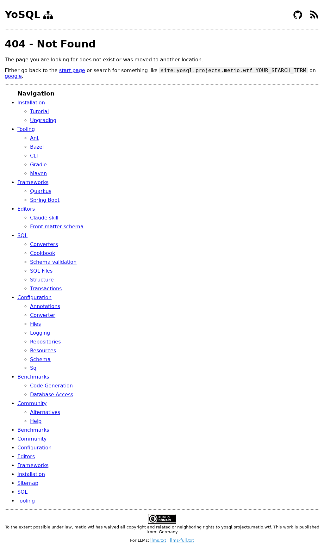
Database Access (51, 395)
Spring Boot (44, 200)
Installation (31, 103)
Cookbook (42, 253)
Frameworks (32, 182)
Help (35, 421)
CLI (34, 156)
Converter (42, 315)
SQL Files (41, 271)
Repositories (45, 342)
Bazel (37, 147)
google (13, 76)
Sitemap (27, 483)
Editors (26, 209)
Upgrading (43, 120)
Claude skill (44, 218)
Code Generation (51, 386)
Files (35, 324)
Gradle (38, 165)
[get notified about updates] (314, 18)
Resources (43, 351)
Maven (38, 173)
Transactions (46, 289)
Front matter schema (57, 227)
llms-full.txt (182, 540)
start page (72, 70)
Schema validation (53, 262)
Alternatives (45, 412)
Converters (44, 244)
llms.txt (158, 540)
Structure (42, 280)
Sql (34, 368)
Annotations (45, 306)
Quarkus (40, 191)
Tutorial (39, 111)
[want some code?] (298, 18)
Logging (40, 333)
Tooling (26, 129)
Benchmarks (33, 377)
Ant (34, 138)
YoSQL (22, 15)
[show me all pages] (48, 16)
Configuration (34, 297)
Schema (40, 359)
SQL (22, 235)
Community (32, 403)
